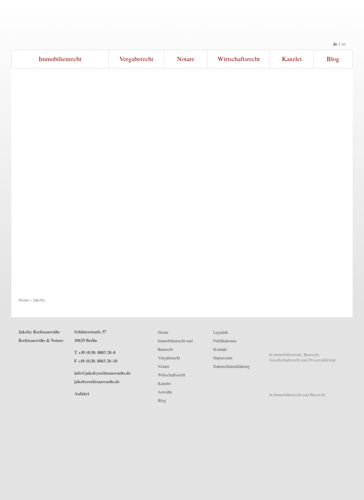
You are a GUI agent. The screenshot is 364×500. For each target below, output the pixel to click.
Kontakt (220, 349)
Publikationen (224, 340)
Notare (185, 58)
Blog (333, 58)
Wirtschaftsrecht (239, 58)
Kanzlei (292, 58)
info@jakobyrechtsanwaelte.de (102, 373)
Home (23, 300)
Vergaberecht (136, 58)
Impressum (222, 357)
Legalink (220, 332)
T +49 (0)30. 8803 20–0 (95, 352)
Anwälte (165, 392)
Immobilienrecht (60, 58)
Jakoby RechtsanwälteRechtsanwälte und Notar (182, 25)
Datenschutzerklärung (231, 366)
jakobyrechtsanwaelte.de (96, 382)
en (344, 44)
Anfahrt (81, 394)
